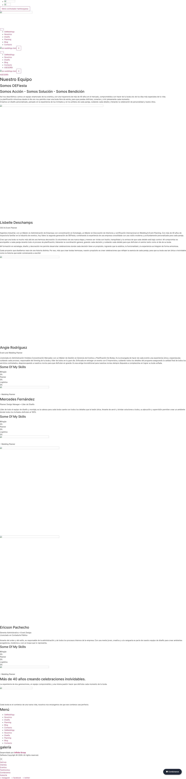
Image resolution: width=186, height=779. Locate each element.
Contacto (8, 44)
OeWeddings (9, 32)
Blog (6, 42)
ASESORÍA (8, 67)
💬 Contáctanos (172, 772)
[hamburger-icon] (2, 29)
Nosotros (8, 34)
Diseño (7, 37)
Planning (7, 39)
